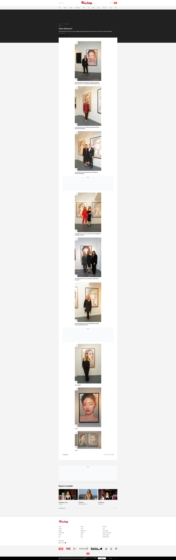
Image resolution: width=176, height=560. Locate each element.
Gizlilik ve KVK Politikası (107, 532)
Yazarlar (82, 532)
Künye (104, 528)
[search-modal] (110, 3)
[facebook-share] (59, 35)
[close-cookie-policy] (116, 558)
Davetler (65, 7)
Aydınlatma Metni (106, 536)
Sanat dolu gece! (65, 454)
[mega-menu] (112, 3)
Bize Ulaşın (105, 526)
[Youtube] (65, 543)
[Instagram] (59, 543)
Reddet (110, 558)
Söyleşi (93, 7)
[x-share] (61, 35)
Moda (84, 7)
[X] (63, 543)
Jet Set (98, 7)
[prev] (114, 508)
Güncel (60, 7)
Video (115, 7)
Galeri (111, 7)
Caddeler (71, 7)
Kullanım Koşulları (106, 534)
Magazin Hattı (105, 7)
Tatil (88, 7)
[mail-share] (65, 35)
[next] (116, 508)
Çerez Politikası (105, 530)
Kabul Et (102, 558)
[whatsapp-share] (63, 35)
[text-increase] (66, 35)
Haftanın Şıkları (77, 7)
